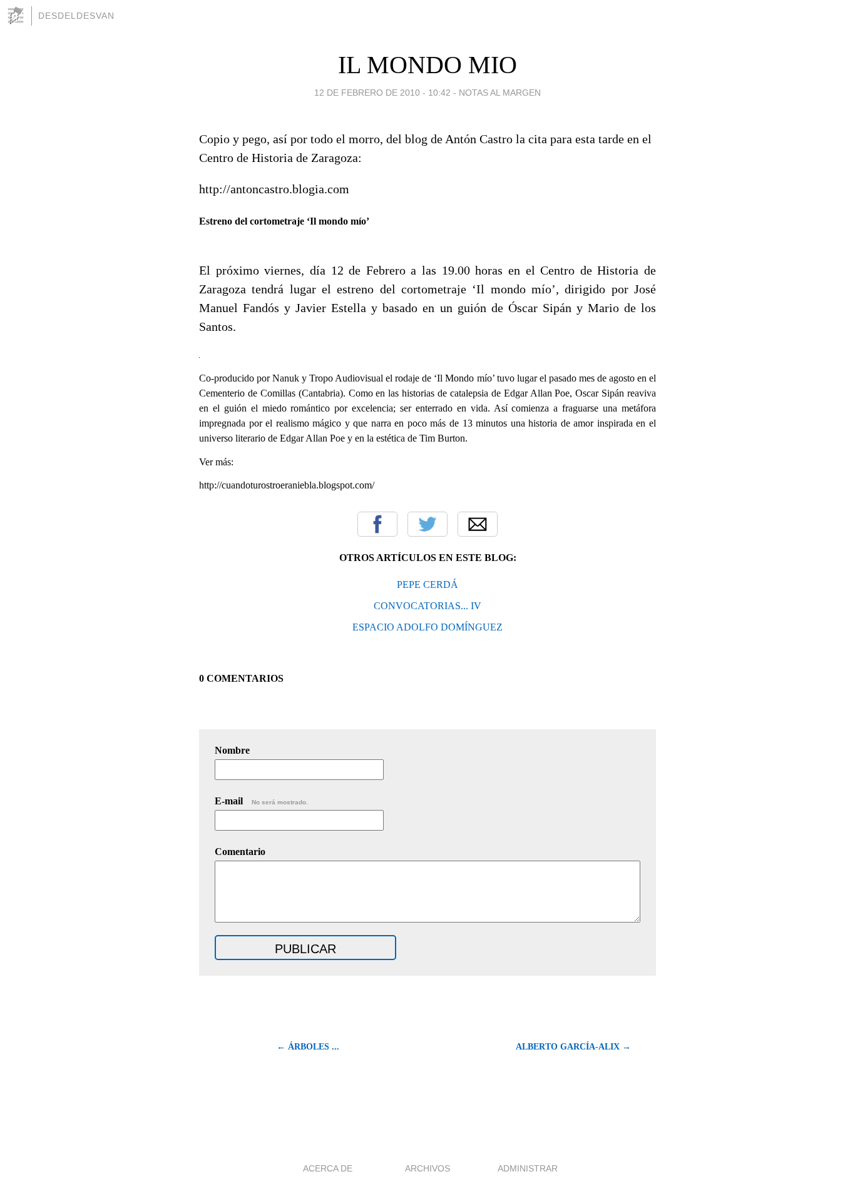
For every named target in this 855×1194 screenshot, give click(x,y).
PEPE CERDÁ (427, 584)
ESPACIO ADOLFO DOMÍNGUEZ (427, 627)
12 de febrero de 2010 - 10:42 (382, 93)
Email (478, 524)
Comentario (240, 851)
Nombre (232, 750)
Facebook (377, 524)
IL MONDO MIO (427, 65)
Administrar (528, 1168)
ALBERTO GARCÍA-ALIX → (573, 1046)
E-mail (261, 801)
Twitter (427, 524)
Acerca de (327, 1168)
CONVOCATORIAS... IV (427, 605)
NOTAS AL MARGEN (500, 93)
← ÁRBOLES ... (308, 1046)
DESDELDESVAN (76, 16)
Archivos (427, 1168)
